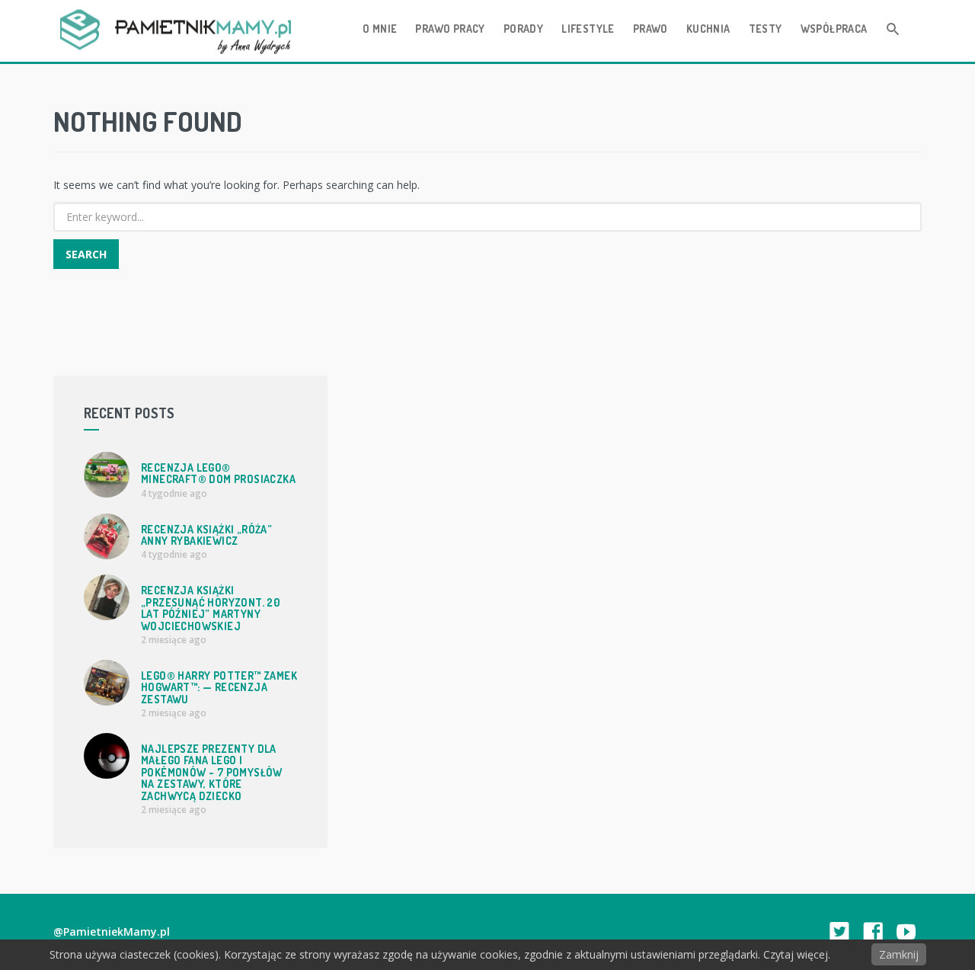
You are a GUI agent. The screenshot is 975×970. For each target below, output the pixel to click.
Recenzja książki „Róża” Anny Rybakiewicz (206, 535)
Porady (523, 28)
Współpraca (834, 28)
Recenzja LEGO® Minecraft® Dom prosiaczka (218, 473)
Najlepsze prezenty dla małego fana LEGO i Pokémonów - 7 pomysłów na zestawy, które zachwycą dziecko (212, 772)
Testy (765, 28)
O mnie (380, 28)
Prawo (650, 28)
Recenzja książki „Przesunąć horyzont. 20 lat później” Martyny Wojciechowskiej (210, 608)
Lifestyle (588, 28)
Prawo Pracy (449, 28)
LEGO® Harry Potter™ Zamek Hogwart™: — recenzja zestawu (219, 687)
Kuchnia (708, 28)
